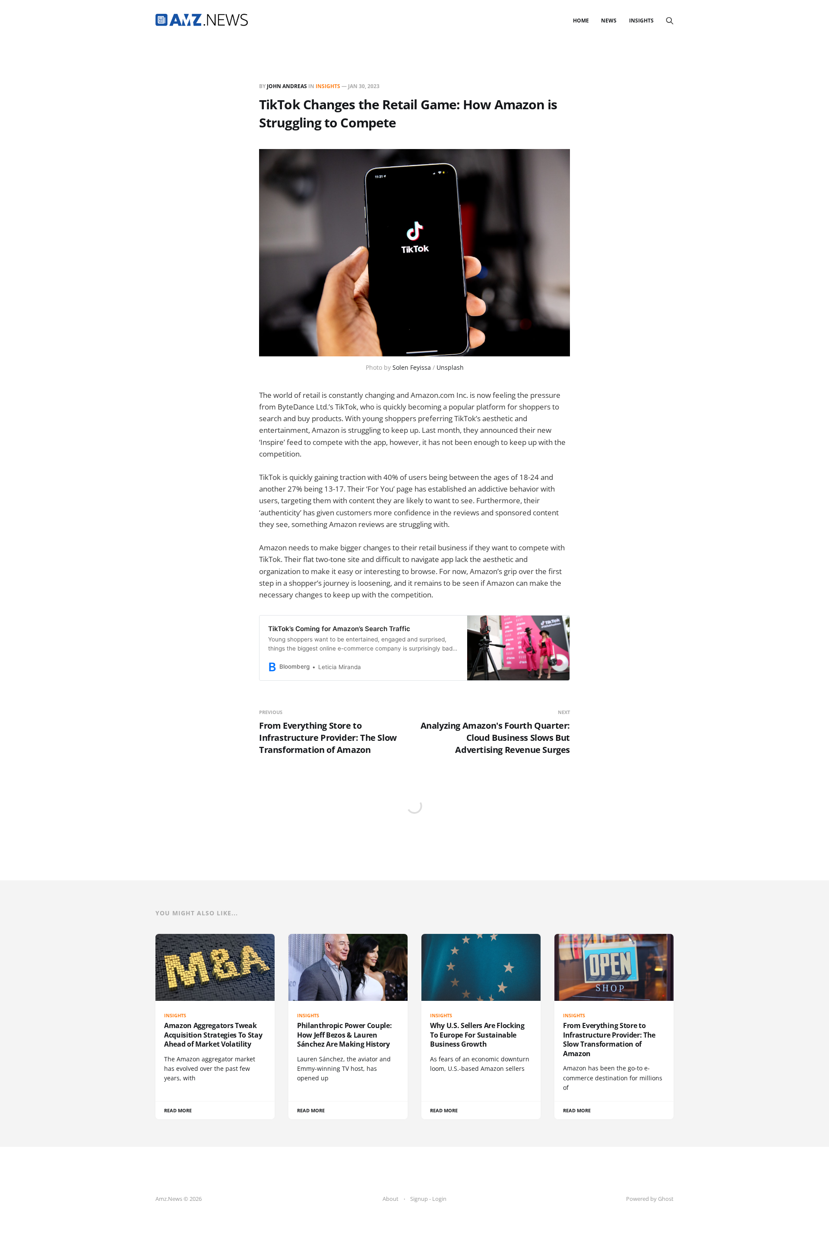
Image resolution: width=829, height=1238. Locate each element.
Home (581, 20)
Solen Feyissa (411, 367)
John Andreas (287, 86)
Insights (641, 20)
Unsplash (450, 367)
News (609, 20)
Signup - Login (428, 1199)
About (391, 1199)
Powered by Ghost (650, 1199)
